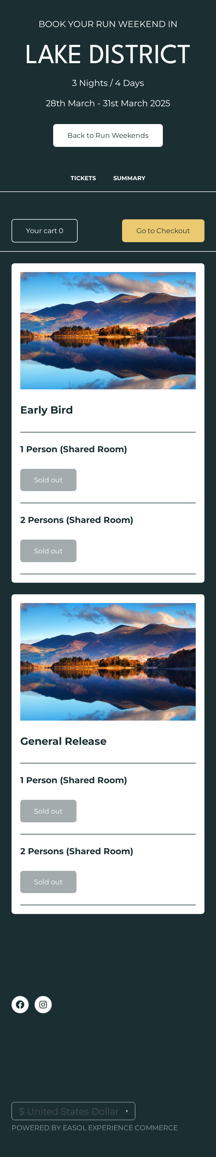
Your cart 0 (44, 230)
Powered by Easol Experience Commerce (95, 1127)
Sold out (48, 480)
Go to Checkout (163, 230)
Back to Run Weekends (108, 135)
